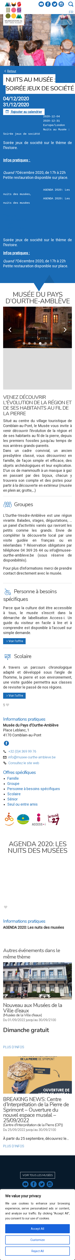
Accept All (37, 1228)
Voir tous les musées (37, 1175)
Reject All (37, 1251)
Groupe (13, 784)
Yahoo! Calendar (14, 232)
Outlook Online (13, 228)
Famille (13, 778)
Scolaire (14, 794)
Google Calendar (15, 220)
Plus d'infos (13, 1047)
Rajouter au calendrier (24, 112)
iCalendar (10, 216)
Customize (37, 1240)
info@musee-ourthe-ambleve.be (32, 757)
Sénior (12, 799)
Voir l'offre (14, 641)
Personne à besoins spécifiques (33, 789)
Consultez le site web (23, 763)
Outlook (8, 224)
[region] (37, 1224)
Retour (9, 71)
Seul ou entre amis (22, 804)
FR (71, 12)
